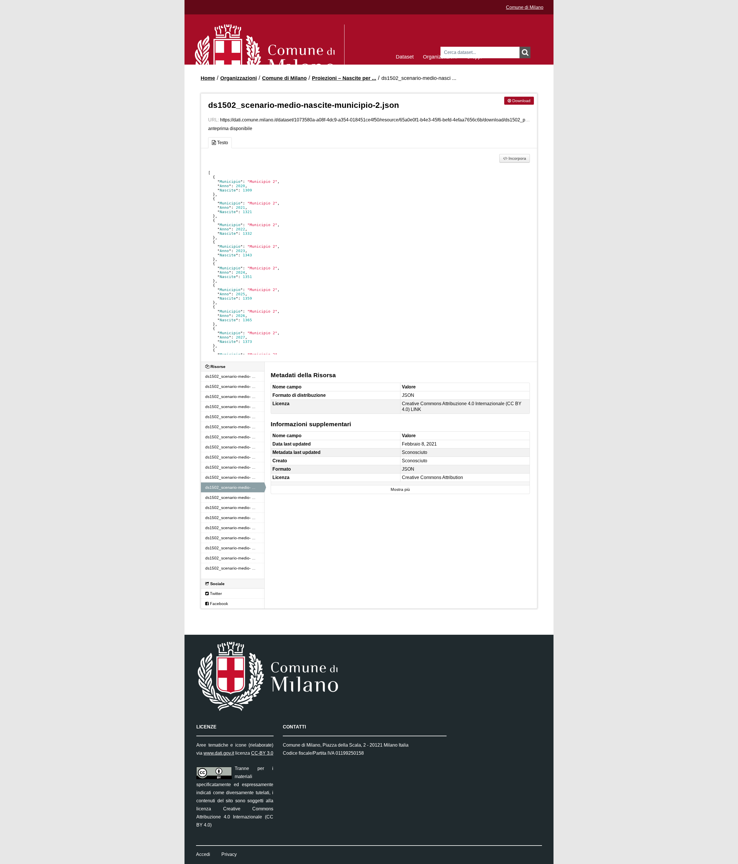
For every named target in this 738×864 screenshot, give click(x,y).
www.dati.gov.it (219, 753)
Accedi (203, 854)
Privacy (229, 854)
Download (520, 100)
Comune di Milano (524, 7)
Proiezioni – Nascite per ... (344, 78)
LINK (416, 409)
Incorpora (516, 158)
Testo (222, 142)
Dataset (405, 56)
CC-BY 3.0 (262, 753)
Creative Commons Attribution (432, 477)
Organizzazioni (440, 56)
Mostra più (400, 489)
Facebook (218, 603)
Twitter (215, 593)
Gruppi (474, 56)
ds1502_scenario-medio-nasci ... (418, 78)
